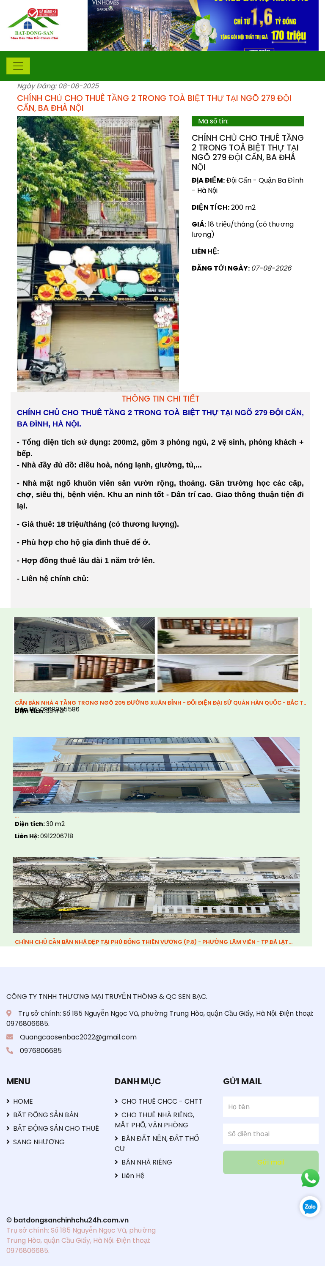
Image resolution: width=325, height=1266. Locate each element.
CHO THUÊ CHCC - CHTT (162, 1101)
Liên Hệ (132, 1176)
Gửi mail (270, 1162)
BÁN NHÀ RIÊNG (146, 1162)
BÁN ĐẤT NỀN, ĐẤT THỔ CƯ (157, 1144)
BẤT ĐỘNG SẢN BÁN (45, 1115)
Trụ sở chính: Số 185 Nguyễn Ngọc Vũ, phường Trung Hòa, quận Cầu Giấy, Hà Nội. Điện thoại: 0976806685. (81, 1240)
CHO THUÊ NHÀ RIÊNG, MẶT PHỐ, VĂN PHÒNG (154, 1120)
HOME (23, 1101)
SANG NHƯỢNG (39, 1142)
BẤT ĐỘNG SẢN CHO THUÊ (56, 1128)
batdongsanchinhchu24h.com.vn (71, 1220)
